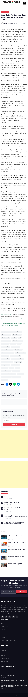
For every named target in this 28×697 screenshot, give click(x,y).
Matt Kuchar (18, 349)
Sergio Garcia (15, 364)
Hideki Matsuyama (17, 340)
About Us (3, 650)
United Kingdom (6, 377)
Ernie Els (14, 337)
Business (3, 634)
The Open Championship (8, 374)
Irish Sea (12, 343)
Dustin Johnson (17, 334)
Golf (20, 337)
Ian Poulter (5, 343)
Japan (19, 343)
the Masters (16, 371)
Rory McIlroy (18, 362)
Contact (3, 653)
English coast (5, 337)
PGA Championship (15, 355)
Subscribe (14, 424)
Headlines (5, 12)
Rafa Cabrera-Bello (7, 362)
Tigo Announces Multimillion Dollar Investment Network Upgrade (14, 523)
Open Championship (7, 352)
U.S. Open (20, 374)
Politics (3, 643)
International (4, 626)
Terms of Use (4, 661)
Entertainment (5, 632)
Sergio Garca (5, 364)
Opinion (3, 637)
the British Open (6, 371)
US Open (4, 380)
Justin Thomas (15, 346)
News (2, 623)
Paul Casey (5, 355)
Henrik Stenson (6, 340)
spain (11, 367)
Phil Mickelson (5, 359)
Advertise (3, 655)
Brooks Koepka (6, 334)
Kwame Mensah (8, 23)
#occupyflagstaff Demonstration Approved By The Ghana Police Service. (15, 515)
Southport (4, 367)
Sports (3, 629)
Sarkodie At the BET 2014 (11, 502)
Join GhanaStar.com (6, 314)
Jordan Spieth (5, 346)
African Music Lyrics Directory (9, 640)
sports (17, 367)
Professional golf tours (17, 359)
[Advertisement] (14, 444)
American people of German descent (11, 331)
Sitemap (3, 664)
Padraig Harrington (20, 352)
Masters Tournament (7, 349)
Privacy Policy (5, 658)
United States (16, 377)
